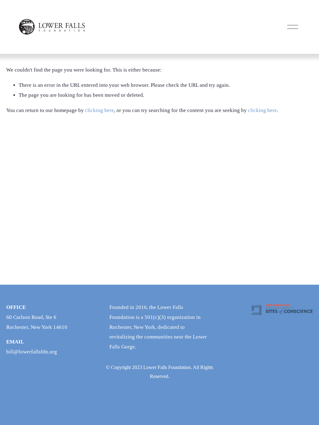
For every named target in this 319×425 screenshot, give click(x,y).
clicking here (99, 110)
